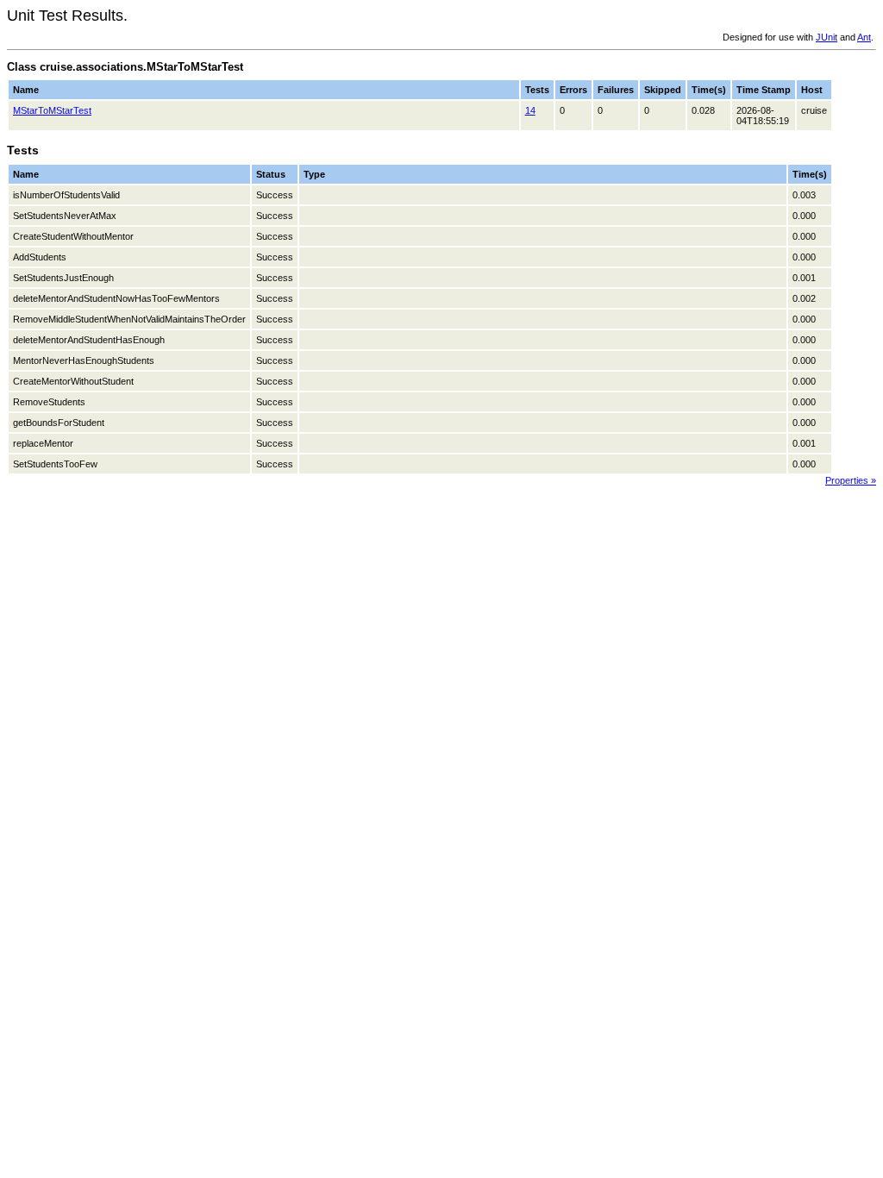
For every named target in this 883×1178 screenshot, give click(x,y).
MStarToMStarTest (52, 110)
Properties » (850, 480)
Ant (864, 37)
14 (530, 110)
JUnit (826, 37)
